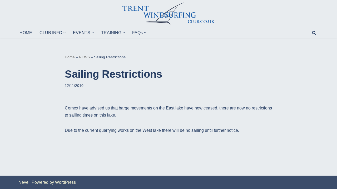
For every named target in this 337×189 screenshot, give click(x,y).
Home (70, 57)
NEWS (84, 57)
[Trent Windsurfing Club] (168, 13)
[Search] (314, 33)
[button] (64, 33)
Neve (23, 182)
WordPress (65, 182)
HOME (25, 32)
